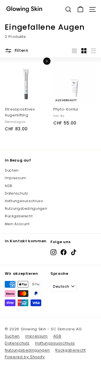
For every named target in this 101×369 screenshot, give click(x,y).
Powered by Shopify (25, 356)
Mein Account (17, 224)
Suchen (12, 170)
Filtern (21, 50)
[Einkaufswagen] (80, 9)
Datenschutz (16, 193)
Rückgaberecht (19, 216)
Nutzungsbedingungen (26, 208)
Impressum (15, 178)
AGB (8, 185)
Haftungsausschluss (24, 201)
